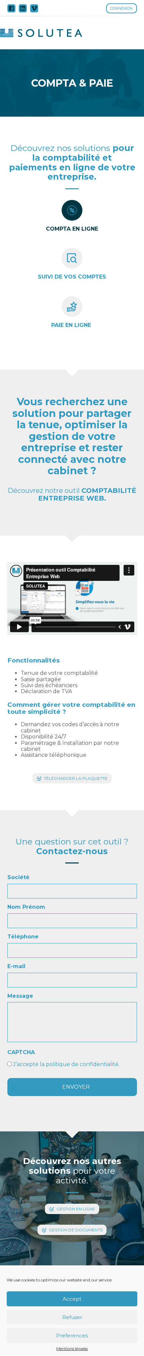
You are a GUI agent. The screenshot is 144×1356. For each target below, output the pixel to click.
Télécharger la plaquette (75, 778)
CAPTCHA (21, 1052)
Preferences (72, 1335)
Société (18, 877)
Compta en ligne (72, 229)
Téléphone (23, 936)
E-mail (16, 966)
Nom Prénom (26, 907)
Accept (72, 1299)
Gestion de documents (75, 1229)
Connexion (121, 8)
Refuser (72, 1317)
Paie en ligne (72, 325)
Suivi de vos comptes (72, 277)
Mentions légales (72, 1348)
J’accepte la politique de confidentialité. (66, 1064)
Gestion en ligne (76, 1208)
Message (20, 996)
